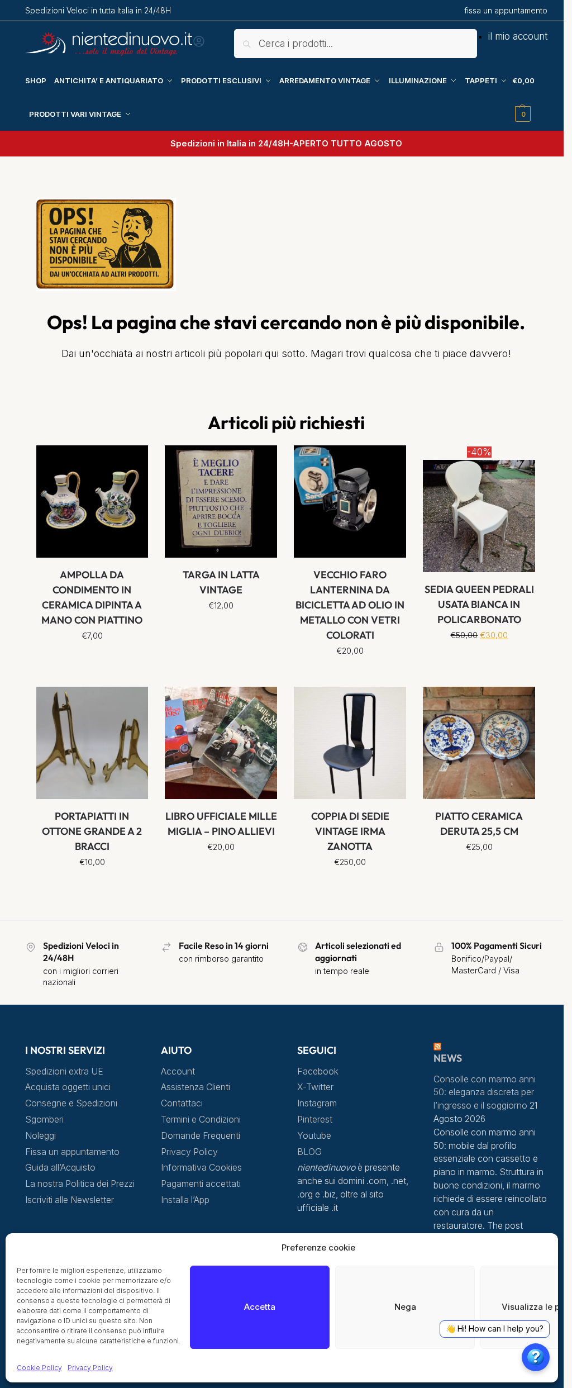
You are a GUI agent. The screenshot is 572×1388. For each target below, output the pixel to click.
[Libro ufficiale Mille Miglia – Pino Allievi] (221, 743)
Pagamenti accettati (201, 1183)
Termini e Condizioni (201, 1119)
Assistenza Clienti (195, 1087)
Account (178, 1071)
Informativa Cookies (201, 1167)
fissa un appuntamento (505, 10)
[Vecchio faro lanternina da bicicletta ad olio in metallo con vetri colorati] (350, 501)
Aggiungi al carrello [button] (350, 676)
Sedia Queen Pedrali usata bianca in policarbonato (479, 604)
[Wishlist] (131, 462)
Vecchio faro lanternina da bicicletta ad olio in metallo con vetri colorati (349, 604)
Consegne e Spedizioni (71, 1103)
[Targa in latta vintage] (221, 501)
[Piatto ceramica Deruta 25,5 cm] (479, 743)
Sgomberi (44, 1119)
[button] (529, 97)
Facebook (318, 1071)
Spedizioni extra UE (64, 1071)
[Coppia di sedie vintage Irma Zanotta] (350, 743)
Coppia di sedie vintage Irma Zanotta (350, 831)
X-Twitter (315, 1087)
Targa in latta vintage (221, 582)
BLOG (309, 1152)
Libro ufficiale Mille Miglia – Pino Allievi (221, 824)
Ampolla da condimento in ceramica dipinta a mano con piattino (91, 597)
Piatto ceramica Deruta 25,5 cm (479, 824)
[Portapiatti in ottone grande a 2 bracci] (92, 743)
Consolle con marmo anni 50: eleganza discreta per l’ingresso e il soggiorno (484, 1092)
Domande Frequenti (200, 1135)
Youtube (314, 1135)
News (447, 1058)
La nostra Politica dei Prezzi (80, 1183)
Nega (405, 1306)
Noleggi (40, 1135)
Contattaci (182, 1103)
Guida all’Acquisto (60, 1167)
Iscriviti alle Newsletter (69, 1200)
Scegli (92, 660)
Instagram (317, 1103)
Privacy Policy (90, 1367)
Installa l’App (185, 1200)
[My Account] (199, 44)
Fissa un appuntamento (72, 1152)
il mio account (517, 36)
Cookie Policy (39, 1367)
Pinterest (314, 1119)
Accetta (259, 1306)
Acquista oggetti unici (68, 1087)
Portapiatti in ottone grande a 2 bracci (92, 831)
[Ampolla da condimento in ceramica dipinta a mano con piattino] (92, 501)
